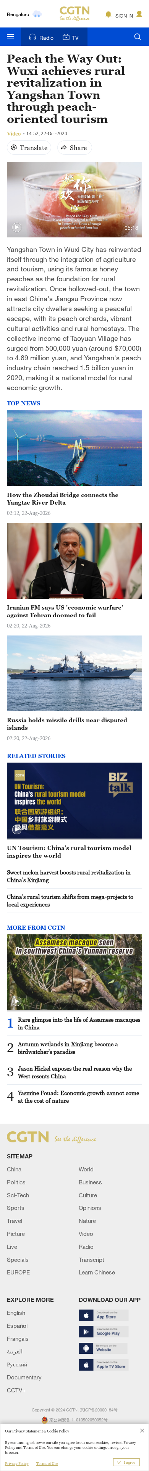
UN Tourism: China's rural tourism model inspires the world (69, 851)
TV (75, 37)
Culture (88, 1195)
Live (12, 1246)
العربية (15, 1351)
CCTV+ (16, 1390)
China (14, 1169)
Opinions (90, 1207)
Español (17, 1325)
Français (18, 1338)
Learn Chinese (97, 1272)
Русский (17, 1364)
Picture (16, 1233)
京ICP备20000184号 (99, 1410)
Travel (14, 1220)
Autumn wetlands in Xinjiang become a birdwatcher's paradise (68, 1047)
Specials (18, 1259)
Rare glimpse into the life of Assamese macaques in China (79, 1023)
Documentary (24, 1377)
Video (86, 1233)
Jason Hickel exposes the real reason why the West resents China (75, 1072)
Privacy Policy (17, 1463)
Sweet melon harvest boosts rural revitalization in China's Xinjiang (69, 876)
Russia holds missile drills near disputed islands (67, 723)
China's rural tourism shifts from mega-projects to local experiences (70, 900)
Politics (16, 1182)
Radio (46, 37)
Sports (15, 1207)
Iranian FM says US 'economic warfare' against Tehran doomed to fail (65, 611)
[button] (16, 227)
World (86, 1169)
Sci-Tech (18, 1195)
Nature (87, 1220)
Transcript (91, 1259)
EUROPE (18, 1272)
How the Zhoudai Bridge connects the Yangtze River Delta (62, 498)
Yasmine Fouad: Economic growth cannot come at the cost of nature (78, 1096)
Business (90, 1182)
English (16, 1312)
